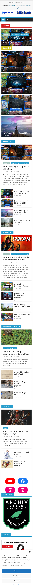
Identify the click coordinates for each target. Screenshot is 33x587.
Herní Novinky (24, 34)
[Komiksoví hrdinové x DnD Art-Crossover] (16, 411)
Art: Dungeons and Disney (21, 453)
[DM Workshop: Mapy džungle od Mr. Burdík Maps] (16, 331)
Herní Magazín (15, 34)
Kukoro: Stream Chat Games (22, 315)
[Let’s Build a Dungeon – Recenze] (7, 283)
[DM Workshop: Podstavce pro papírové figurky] (7, 381)
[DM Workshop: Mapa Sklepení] (7, 392)
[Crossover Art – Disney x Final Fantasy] (7, 461)
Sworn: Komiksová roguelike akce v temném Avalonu (16, 258)
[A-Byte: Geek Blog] (3, 19)
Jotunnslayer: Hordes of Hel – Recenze (20, 296)
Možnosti (17, 581)
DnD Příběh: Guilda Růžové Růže (21, 373)
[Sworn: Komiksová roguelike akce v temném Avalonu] (16, 236)
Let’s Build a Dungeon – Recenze (21, 285)
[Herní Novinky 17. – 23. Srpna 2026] (16, 96)
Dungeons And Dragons (10, 348)
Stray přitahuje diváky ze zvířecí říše (22, 306)
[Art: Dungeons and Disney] (7, 451)
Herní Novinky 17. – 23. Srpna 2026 (15, 111)
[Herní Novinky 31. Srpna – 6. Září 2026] (16, 52)
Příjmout (16, 571)
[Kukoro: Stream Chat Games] (7, 314)
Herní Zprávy (24, 254)
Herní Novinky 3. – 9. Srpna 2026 (22, 221)
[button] (30, 552)
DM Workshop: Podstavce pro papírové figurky (20, 384)
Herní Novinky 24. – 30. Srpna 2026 (17, 39)
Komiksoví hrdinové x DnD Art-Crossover (15, 432)
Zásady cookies (16, 585)
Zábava (6, 428)
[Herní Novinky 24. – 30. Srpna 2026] (16, 30)
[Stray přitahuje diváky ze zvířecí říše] (7, 304)
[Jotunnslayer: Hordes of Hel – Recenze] (7, 293)
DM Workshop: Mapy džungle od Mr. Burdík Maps (16, 352)
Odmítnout (16, 576)
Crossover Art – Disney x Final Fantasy (20, 464)
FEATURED (6, 34)
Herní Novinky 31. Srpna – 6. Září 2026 (16, 68)
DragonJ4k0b (16, 42)
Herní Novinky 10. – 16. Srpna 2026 (19, 5)
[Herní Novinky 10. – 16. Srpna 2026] (16, 117)
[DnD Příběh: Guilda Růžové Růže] (7, 371)
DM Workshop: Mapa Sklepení (20, 394)
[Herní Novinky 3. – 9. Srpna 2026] (7, 219)
